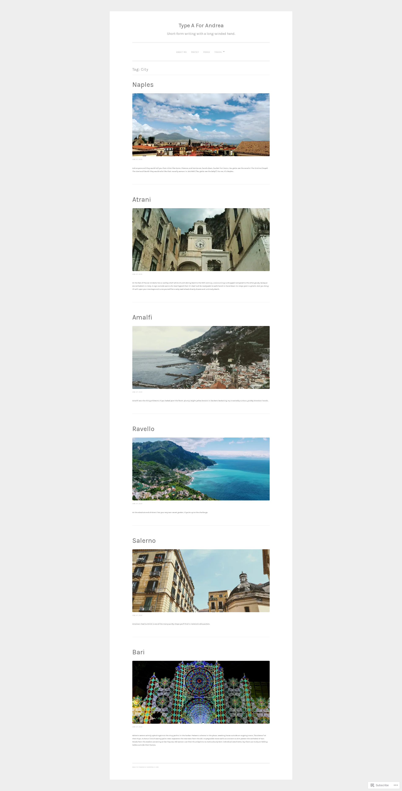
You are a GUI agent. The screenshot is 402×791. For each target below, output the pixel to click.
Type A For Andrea (201, 25)
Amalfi (142, 317)
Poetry (195, 52)
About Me (181, 52)
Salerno (144, 540)
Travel (218, 52)
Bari (138, 652)
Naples (143, 84)
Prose (206, 52)
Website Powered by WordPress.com (145, 767)
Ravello (143, 429)
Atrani (141, 199)
